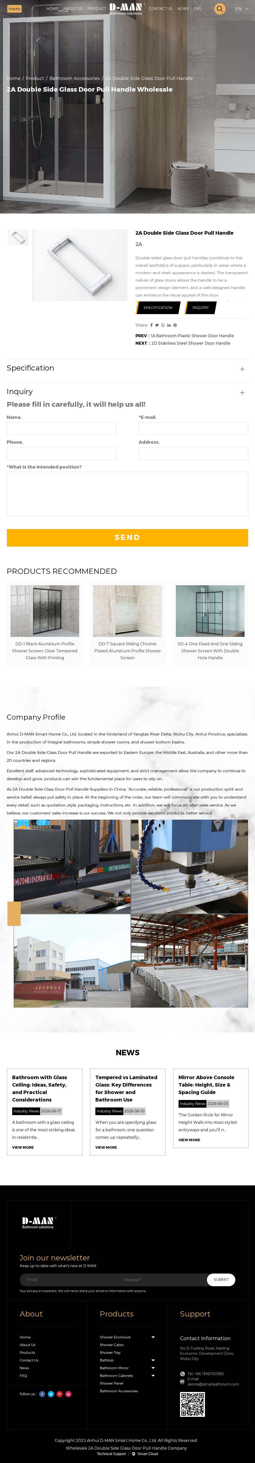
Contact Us (29, 1360)
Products (27, 1352)
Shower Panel (111, 1383)
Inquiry (14, 8)
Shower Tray (110, 1352)
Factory (82, 16)
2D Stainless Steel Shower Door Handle (182, 343)
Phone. (15, 442)
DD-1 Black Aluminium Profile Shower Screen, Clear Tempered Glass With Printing (44, 651)
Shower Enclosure (107, 17)
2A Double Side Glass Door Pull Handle (53, 752)
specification (158, 307)
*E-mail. (148, 417)
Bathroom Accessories (75, 78)
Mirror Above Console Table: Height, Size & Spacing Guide (206, 1085)
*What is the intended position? (44, 467)
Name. (14, 417)
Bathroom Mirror (114, 1368)
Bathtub (107, 1360)
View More (23, 1147)
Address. (149, 442)
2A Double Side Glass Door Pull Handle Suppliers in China (69, 789)
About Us (27, 1345)
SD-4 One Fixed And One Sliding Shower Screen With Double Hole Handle (210, 651)
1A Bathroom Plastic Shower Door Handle (184, 335)
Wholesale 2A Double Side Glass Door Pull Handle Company (126, 1448)
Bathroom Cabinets (116, 1375)
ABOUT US (73, 8)
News (24, 1368)
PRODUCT (96, 8)
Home (53, 8)
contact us (160, 8)
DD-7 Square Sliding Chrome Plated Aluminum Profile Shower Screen (127, 651)
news (183, 8)
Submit (221, 1280)
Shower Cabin (106, 16)
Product (35, 78)
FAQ (198, 8)
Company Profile (83, 17)
